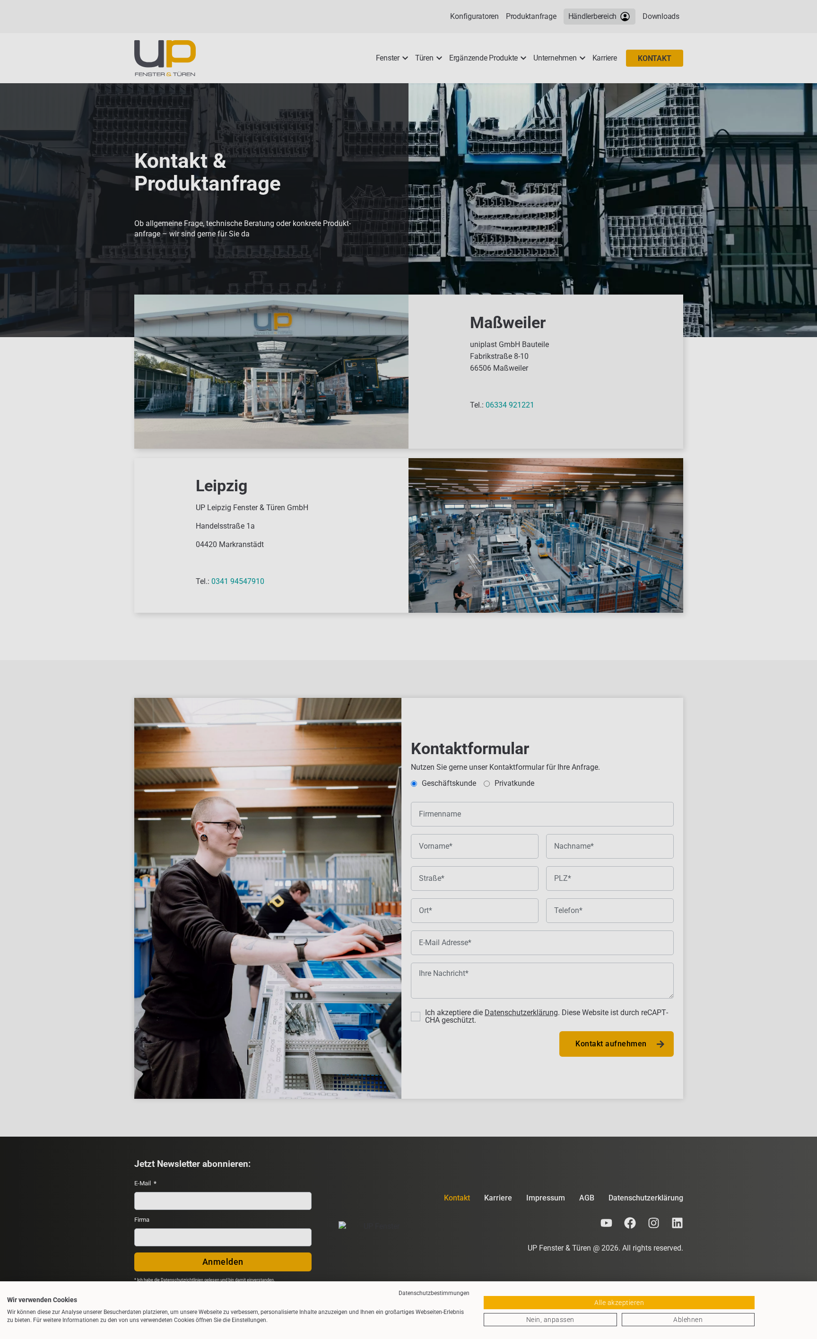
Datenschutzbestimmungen (434, 1293)
